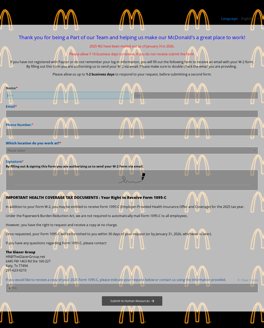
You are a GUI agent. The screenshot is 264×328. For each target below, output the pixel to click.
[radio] (9, 288)
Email (10, 106)
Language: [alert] (229, 18)
